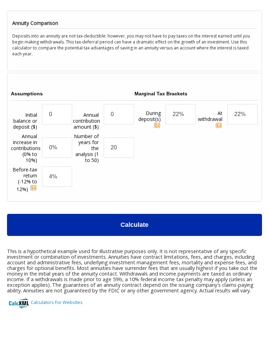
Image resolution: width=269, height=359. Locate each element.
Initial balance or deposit (25, 120)
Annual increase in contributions (26, 148)
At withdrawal (210, 116)
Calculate (134, 224)
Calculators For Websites (57, 302)
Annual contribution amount (86, 120)
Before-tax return (25, 179)
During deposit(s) (149, 116)
